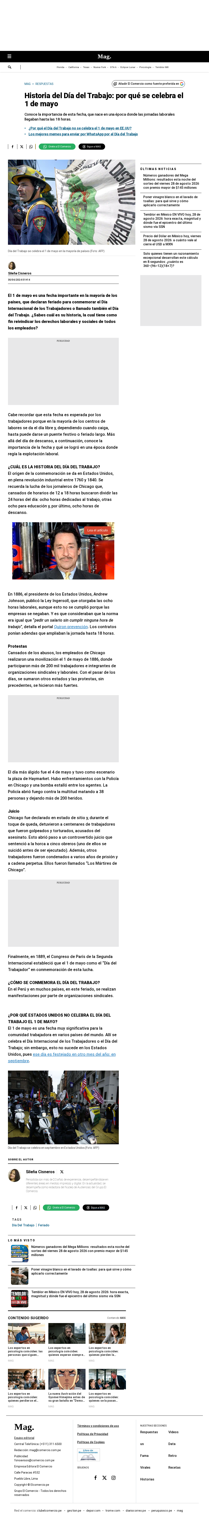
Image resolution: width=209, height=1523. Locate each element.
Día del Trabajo (23, 1225)
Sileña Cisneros (20, 273)
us (142, 1444)
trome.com (113, 1510)
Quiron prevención (71, 626)
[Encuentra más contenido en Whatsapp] (31, 146)
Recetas (174, 1467)
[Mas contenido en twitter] (104, 1477)
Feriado (43, 1225)
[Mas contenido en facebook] (95, 1477)
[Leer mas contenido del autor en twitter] (61, 1172)
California (73, 67)
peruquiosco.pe (161, 1510)
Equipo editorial (24, 1438)
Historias (147, 1479)
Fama (144, 1456)
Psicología (145, 67)
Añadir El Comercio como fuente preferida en (148, 83)
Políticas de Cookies (91, 1442)
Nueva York (99, 67)
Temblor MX (162, 67)
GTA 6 (113, 67)
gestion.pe (74, 1510)
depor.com (93, 1510)
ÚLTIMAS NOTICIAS (158, 169)
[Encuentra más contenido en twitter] (21, 146)
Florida (60, 67)
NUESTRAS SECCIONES (153, 1425)
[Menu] (11, 57)
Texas (86, 67)
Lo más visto (21, 1240)
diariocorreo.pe (136, 1510)
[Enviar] (9, 68)
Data (172, 1444)
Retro (172, 1456)
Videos (173, 1432)
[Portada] (24, 1434)
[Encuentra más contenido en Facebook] (12, 146)
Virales (145, 1467)
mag (180, 1510)
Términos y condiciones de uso (98, 1426)
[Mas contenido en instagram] (113, 1477)
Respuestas (149, 1432)
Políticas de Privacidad (92, 1434)
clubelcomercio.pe (49, 1510)
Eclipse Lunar (127, 67)
